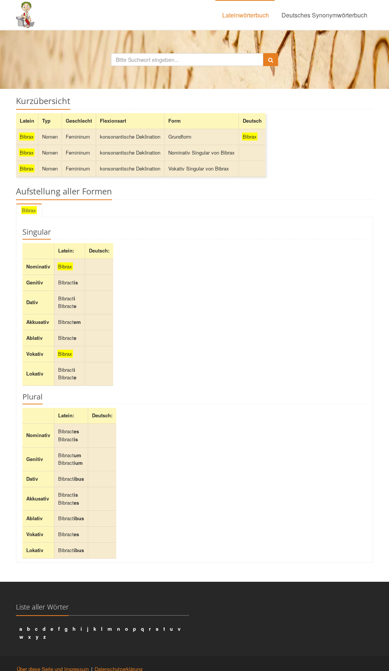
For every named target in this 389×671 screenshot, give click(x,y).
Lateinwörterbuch (245, 15)
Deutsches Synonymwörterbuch (324, 15)
